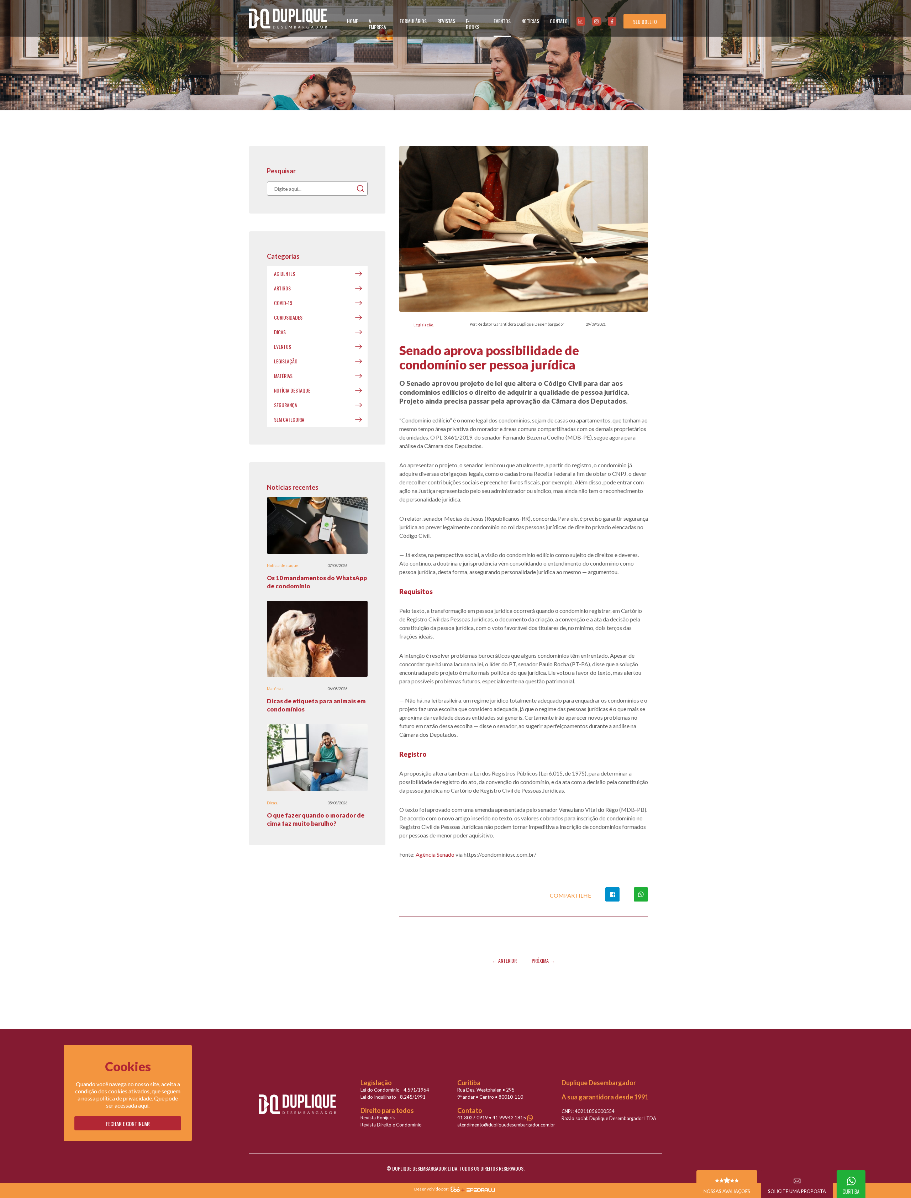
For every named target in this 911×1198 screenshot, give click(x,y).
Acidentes (284, 273)
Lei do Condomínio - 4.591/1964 (394, 1090)
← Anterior (504, 960)
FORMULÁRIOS (413, 21)
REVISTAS (446, 21)
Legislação (423, 324)
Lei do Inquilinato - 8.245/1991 (393, 1097)
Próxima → (543, 960)
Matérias (283, 375)
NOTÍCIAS (530, 21)
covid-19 (283, 302)
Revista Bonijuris (377, 1117)
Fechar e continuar (128, 1124)
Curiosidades (288, 317)
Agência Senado (436, 854)
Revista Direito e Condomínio (391, 1125)
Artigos (282, 288)
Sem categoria (289, 419)
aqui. (143, 1105)
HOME (352, 21)
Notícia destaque (292, 390)
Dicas (280, 332)
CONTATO (559, 21)
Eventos (282, 346)
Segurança (285, 405)
